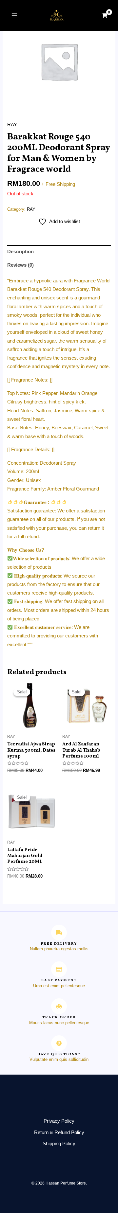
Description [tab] (20, 251)
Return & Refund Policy (59, 1132)
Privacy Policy (59, 1121)
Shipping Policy (59, 1143)
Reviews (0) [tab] (20, 265)
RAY (12, 124)
